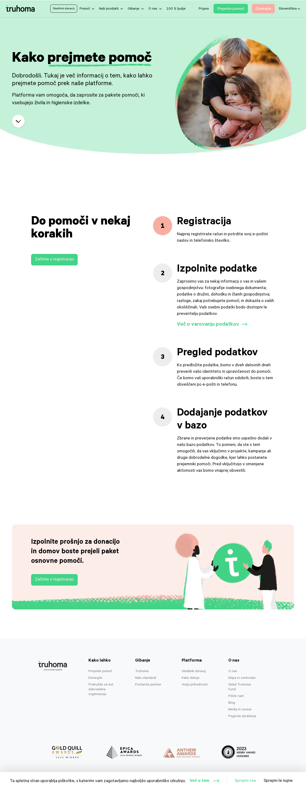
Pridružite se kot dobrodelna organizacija (100, 689)
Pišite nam (236, 696)
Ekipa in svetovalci (242, 678)
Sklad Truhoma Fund (239, 687)
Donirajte (95, 678)
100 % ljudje (176, 9)
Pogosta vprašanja (242, 716)
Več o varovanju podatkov (208, 325)
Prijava (204, 9)
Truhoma (141, 672)
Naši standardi (145, 678)
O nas (232, 672)
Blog (231, 703)
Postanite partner (148, 685)
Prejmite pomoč (100, 672)
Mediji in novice (239, 710)
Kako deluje (190, 678)
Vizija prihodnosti (195, 685)
